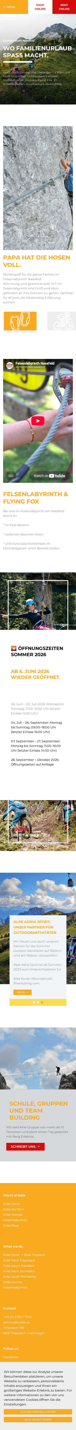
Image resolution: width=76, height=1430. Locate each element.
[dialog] (38, 715)
